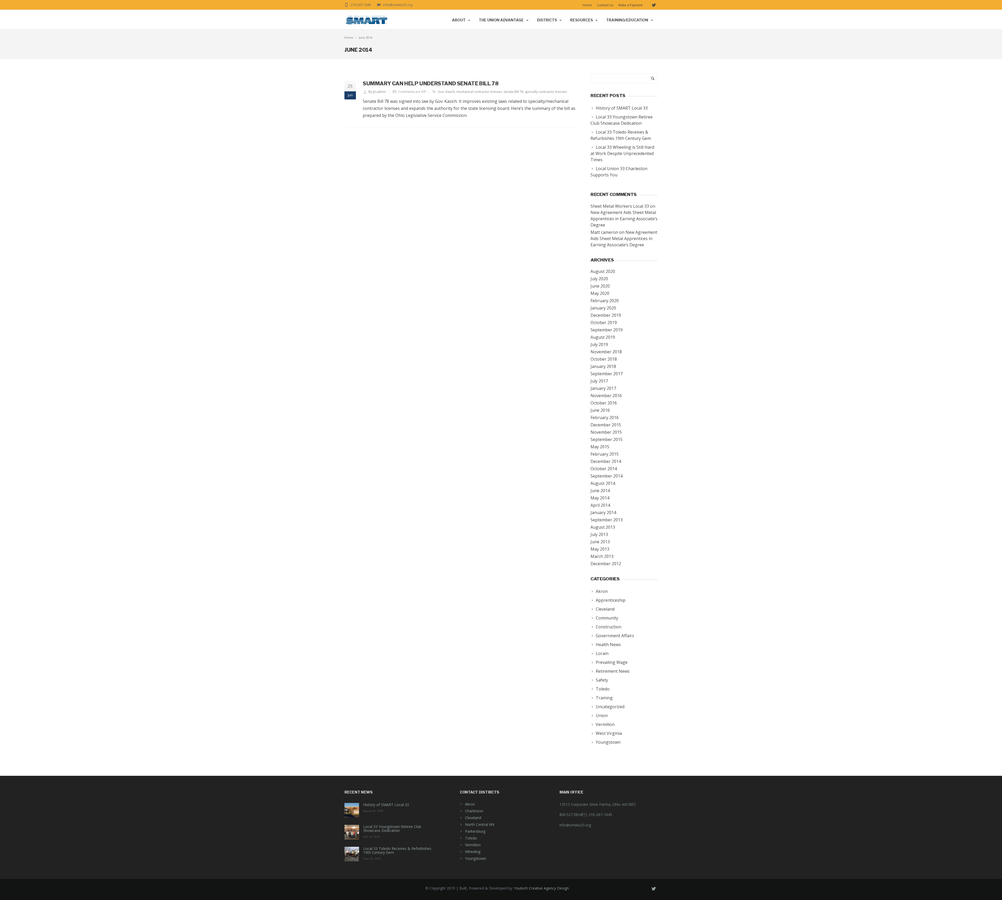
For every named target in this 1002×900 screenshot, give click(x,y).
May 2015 (600, 447)
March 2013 (602, 556)
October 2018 (604, 359)
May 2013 (600, 549)
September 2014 (607, 476)
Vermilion (473, 844)
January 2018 (603, 366)
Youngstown (475, 858)
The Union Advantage (501, 20)
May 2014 (600, 498)
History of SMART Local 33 (386, 804)
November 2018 (606, 352)
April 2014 (600, 505)
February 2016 (605, 417)
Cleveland (473, 817)
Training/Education (627, 20)
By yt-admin (377, 92)
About (459, 20)
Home (587, 5)
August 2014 (603, 483)
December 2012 (606, 564)
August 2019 (603, 337)
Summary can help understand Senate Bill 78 (430, 83)
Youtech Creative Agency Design (541, 888)
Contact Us (605, 5)
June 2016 (600, 410)
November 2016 (606, 395)
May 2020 (600, 293)
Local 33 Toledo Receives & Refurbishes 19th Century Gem (397, 850)
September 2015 (607, 439)
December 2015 (606, 425)
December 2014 (606, 461)
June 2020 (600, 286)
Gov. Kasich (446, 92)
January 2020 (603, 308)
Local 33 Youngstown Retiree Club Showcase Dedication (392, 828)
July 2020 (599, 279)
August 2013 (603, 527)
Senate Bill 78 (513, 92)
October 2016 (604, 403)
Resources (581, 20)
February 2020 (605, 300)
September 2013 (607, 520)
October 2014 (604, 469)
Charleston (474, 810)
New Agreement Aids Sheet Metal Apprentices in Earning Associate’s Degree (624, 219)
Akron (470, 804)
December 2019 (606, 315)
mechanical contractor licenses (479, 92)
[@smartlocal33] (654, 5)
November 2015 (606, 432)
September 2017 (607, 374)
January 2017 (603, 388)
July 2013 (599, 534)
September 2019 (607, 330)
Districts (547, 20)
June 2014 (600, 490)
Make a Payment (630, 5)
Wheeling (472, 851)
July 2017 (599, 381)
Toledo (471, 838)
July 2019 (599, 344)
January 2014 (603, 512)
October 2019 (604, 322)
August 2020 (603, 271)
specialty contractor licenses (546, 92)
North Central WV (479, 824)
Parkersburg (475, 831)
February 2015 (605, 454)
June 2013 (600, 542)
